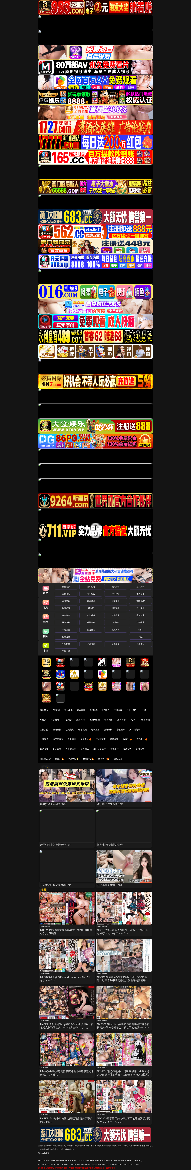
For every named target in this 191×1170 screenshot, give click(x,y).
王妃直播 (57, 729)
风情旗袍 (66, 622)
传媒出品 (66, 636)
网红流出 (116, 608)
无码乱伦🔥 (141, 739)
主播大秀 (44, 729)
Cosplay (115, 593)
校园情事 (91, 644)
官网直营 (81, 710)
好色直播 (44, 749)
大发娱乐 (44, 739)
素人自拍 (140, 593)
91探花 (91, 608)
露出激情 (91, 629)
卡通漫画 (66, 629)
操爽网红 (108, 719)
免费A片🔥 (73, 758)
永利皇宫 (72, 739)
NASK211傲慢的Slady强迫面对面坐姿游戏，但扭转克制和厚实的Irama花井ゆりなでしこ (67, 1025)
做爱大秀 (127, 749)
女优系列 (91, 615)
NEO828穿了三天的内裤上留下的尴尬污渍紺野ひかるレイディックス (123, 1120)
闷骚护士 (140, 622)
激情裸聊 (114, 739)
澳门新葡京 (134, 729)
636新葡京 (101, 739)
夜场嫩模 (108, 729)
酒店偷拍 (145, 719)
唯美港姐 (116, 601)
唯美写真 (116, 629)
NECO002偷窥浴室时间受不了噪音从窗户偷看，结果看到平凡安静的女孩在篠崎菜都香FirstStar (122, 980)
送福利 (144, 710)
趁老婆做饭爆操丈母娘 (53, 804)
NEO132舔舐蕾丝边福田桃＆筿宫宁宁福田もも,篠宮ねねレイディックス (122, 931)
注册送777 (131, 710)
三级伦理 (66, 593)
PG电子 (105, 710)
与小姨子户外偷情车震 (110, 804)
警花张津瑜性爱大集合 (110, 844)
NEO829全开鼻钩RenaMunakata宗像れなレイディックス (66, 978)
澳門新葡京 (58, 739)
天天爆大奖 (71, 749)
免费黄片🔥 (103, 758)
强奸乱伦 (91, 586)
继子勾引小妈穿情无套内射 (55, 844)
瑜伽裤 (115, 622)
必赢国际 (67, 719)
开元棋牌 (68, 710)
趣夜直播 (95, 729)
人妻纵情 (116, 644)
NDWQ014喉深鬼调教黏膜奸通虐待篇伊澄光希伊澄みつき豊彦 (67, 1073)
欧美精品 (116, 586)
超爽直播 (121, 719)
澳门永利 (94, 710)
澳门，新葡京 (99, 749)
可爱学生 (116, 615)
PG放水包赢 (94, 719)
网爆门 (140, 629)
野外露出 (140, 608)
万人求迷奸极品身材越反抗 (55, 885)
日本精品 (91, 593)
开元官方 (57, 749)
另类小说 (66, 651)
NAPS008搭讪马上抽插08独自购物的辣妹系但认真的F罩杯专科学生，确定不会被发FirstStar (123, 1025)
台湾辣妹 (66, 601)
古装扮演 (66, 615)
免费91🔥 (59, 758)
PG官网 (56, 710)
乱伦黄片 (70, 729)
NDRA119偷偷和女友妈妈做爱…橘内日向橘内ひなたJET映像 (66, 931)
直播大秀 (140, 749)
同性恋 (140, 636)
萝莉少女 (140, 586)
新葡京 (43, 719)
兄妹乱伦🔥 (88, 758)
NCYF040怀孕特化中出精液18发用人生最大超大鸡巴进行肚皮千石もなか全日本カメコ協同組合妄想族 (124, 1075)
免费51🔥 (127, 739)
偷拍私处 (82, 729)
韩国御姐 (91, 601)
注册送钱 (118, 710)
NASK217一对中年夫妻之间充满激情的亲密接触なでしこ (66, 1120)
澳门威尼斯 (45, 758)
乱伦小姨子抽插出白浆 (110, 885)
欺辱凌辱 (66, 608)
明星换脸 (91, 622)
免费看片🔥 (85, 739)
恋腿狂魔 (140, 615)
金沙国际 (84, 749)
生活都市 (66, 644)
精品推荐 (66, 586)
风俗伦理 (140, 644)
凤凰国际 (80, 719)
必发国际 (121, 729)
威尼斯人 (44, 710)
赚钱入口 (118, 758)
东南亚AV (140, 601)
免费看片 (114, 749)
